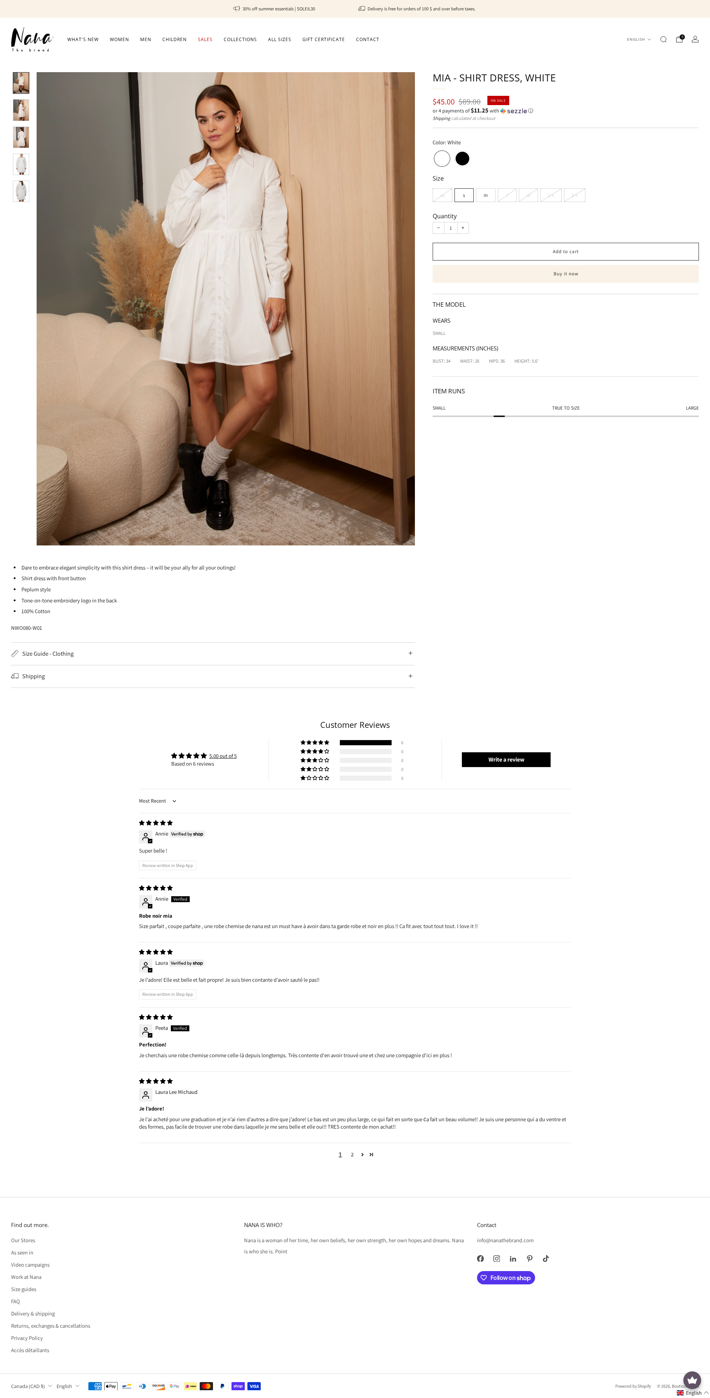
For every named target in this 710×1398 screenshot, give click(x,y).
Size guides (23, 1289)
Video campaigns (30, 1264)
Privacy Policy (27, 1337)
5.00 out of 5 (223, 755)
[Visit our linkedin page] (513, 1258)
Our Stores (23, 1240)
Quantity (445, 216)
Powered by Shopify (633, 1386)
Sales (205, 39)
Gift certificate (323, 39)
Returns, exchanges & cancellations (50, 1325)
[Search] (663, 39)
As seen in (22, 1252)
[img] (156, 822)
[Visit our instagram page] (496, 1258)
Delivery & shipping (33, 1313)
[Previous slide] (51, 309)
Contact (367, 39)
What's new (83, 39)
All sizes (279, 39)
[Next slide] (400, 309)
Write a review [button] (506, 759)
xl (528, 195)
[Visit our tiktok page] (546, 1258)
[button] (566, 110)
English (636, 39)
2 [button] (352, 1154)
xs (442, 195)
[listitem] (274, 9)
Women (119, 39)
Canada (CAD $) (28, 1386)
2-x (574, 195)
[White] (442, 159)
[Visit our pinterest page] (529, 1258)
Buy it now (566, 273)
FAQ (15, 1301)
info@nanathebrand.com (505, 1240)
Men (145, 39)
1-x (551, 195)
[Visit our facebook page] (480, 1258)
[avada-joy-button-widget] (692, 1380)
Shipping (441, 118)
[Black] (462, 159)
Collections (240, 39)
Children (174, 39)
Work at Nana (26, 1276)
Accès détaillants (30, 1350)
